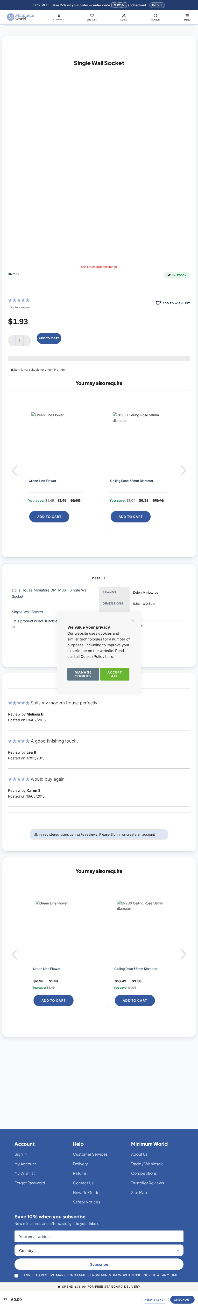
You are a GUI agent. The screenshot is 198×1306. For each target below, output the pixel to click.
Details (99, 578)
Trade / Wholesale (147, 1163)
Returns (80, 1173)
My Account (25, 1163)
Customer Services (90, 1154)
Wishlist (92, 20)
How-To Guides (87, 1192)
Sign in (116, 834)
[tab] (99, 578)
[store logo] (21, 17)
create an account (140, 834)
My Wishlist (24, 1173)
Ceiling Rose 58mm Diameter (128, 481)
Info (156, 5)
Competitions (144, 1173)
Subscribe (99, 1264)
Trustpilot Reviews (147, 1182)
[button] (59, 17)
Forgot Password (29, 1182)
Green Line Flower (39, 481)
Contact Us (83, 1182)
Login (123, 20)
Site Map (139, 1192)
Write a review (20, 307)
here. (109, 656)
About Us (139, 1154)
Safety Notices (86, 1201)
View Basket (155, 1299)
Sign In (20, 1154)
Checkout (182, 1299)
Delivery (80, 1163)
